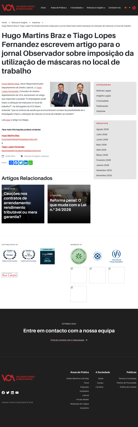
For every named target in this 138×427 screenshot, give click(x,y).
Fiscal (86, 383)
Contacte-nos (114, 7)
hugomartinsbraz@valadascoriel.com (19, 139)
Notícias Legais (103, 90)
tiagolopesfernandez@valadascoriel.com (21, 150)
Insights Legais (103, 95)
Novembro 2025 (104, 175)
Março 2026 (102, 155)
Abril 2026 (101, 149)
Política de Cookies (128, 387)
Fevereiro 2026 (103, 160)
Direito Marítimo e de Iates (77, 378)
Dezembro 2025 (104, 170)
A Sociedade (76, 7)
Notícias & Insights (95, 7)
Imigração (84, 387)
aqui (8, 119)
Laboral (85, 395)
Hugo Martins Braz (10, 83)
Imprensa (45, 156)
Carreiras (99, 387)
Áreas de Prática (58, 7)
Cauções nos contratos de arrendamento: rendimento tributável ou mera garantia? (20, 205)
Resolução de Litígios (79, 404)
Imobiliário (84, 391)
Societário (84, 408)
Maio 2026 (101, 144)
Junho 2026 (102, 139)
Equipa (100, 383)
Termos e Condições (127, 378)
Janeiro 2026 (102, 165)
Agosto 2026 (102, 129)
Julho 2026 (101, 134)
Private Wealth (82, 399)
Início (43, 7)
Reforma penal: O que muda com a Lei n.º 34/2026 (68, 205)
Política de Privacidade (126, 383)
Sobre (100, 378)
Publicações (102, 106)
